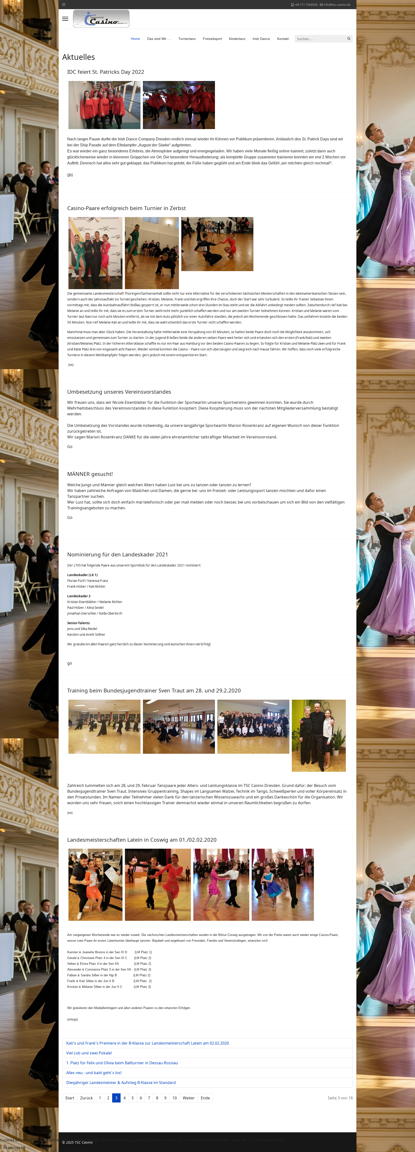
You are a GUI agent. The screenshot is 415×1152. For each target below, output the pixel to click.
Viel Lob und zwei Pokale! (89, 1053)
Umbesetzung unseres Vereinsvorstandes (119, 391)
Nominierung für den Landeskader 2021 (117, 554)
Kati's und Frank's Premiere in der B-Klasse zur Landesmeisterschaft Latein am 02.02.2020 (147, 1043)
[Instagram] (63, 4)
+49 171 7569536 (305, 5)
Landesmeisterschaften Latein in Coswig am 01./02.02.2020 (142, 839)
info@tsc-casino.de (337, 5)
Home (135, 39)
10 (174, 1098)
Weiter (189, 1098)
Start (69, 1098)
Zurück (86, 1098)
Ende (205, 1098)
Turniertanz (187, 39)
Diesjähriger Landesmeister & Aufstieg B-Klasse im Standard (121, 1082)
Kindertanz (237, 39)
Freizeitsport (212, 39)
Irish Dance (261, 39)
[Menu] (65, 18)
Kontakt (283, 39)
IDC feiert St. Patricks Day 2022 (105, 71)
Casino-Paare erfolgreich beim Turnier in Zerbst (126, 208)
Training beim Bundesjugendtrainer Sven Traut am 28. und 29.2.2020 (154, 690)
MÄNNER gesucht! (90, 473)
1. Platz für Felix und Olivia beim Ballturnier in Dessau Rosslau (122, 1062)
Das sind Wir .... (159, 39)
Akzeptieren (14, 1147)
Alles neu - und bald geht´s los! (94, 1072)
